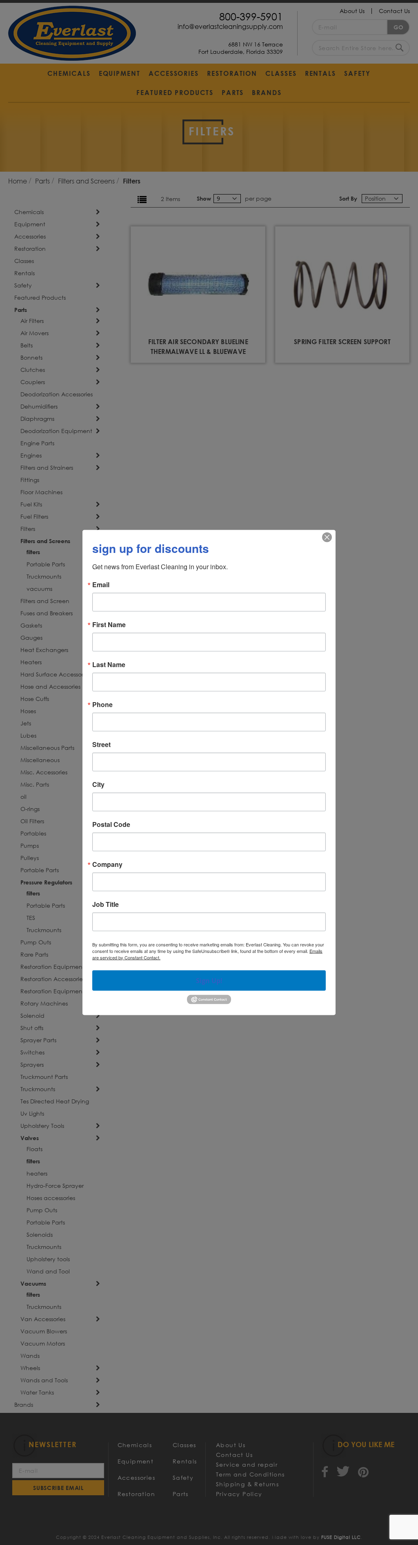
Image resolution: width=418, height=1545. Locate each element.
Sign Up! (209, 980)
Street (101, 744)
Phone (102, 704)
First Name (109, 624)
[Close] (327, 537)
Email (100, 584)
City (98, 784)
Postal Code (111, 824)
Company (107, 864)
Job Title (105, 904)
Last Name (108, 664)
